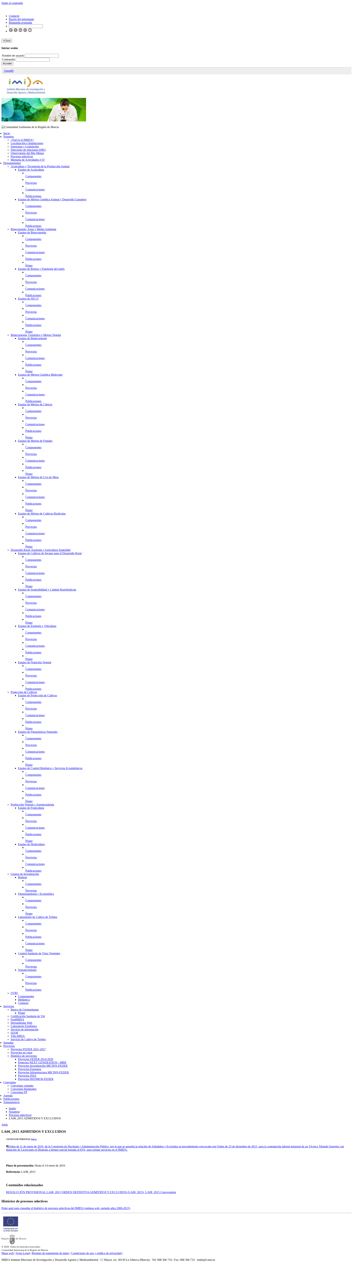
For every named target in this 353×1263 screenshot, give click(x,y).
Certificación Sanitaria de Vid (28, 1016)
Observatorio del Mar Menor (27, 153)
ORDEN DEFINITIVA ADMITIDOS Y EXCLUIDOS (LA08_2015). (103, 1192)
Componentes (33, 176)
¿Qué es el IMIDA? (22, 139)
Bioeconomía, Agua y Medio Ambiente (33, 229)
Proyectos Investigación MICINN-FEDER (43, 1065)
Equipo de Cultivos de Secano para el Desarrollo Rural (50, 553)
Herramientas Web (21, 1022)
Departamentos (12, 163)
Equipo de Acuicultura (31, 169)
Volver (34, 1139)
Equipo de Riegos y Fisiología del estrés (41, 268)
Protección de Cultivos (24, 692)
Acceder (7, 63)
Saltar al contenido (12, 3)
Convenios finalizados (23, 1088)
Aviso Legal (23, 1253)
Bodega (22, 877)
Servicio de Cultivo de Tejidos (28, 1039)
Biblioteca (24, 999)
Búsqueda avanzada (20, 22)
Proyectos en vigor (21, 1052)
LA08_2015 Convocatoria (160, 1192)
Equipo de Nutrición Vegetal (34, 662)
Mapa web (7, 1253)
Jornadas (8, 1042)
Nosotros (8, 136)
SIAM (14, 1032)
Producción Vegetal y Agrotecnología (32, 804)
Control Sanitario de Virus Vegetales (39, 953)
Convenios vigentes (22, 1085)
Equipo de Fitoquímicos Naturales (38, 731)
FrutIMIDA (17, 1019)
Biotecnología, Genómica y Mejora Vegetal (36, 335)
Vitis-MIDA (18, 1036)
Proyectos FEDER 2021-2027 (28, 1049)
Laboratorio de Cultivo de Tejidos (37, 917)
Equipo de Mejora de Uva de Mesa (38, 477)
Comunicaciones (35, 189)
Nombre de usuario (13, 55)
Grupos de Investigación (25, 874)
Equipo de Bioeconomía (32, 232)
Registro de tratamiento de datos (50, 1253)
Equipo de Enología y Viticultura (37, 626)
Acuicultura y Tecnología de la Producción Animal (40, 166)
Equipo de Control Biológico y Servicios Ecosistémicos (50, 768)
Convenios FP (19, 1092)
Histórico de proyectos (24, 1055)
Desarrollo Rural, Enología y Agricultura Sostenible (41, 549)
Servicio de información (24, 1029)
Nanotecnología (27, 969)
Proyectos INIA (27, 1075)
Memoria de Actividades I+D (27, 159)
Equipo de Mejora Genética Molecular (40, 374)
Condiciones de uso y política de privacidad (96, 1253)
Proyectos (31, 182)
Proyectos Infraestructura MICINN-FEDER (43, 1072)
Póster (29, 265)
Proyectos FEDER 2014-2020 (35, 1059)
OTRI (14, 993)
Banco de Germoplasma (25, 1009)
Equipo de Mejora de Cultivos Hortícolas (42, 513)
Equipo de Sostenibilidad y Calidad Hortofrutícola (47, 589)
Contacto (23, 1003)
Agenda (8, 1095)
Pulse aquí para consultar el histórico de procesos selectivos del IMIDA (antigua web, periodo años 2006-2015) (65, 1208)
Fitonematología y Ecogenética (36, 893)
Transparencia (11, 1102)
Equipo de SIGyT (28, 298)
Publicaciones (33, 196)
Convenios (9, 1082)
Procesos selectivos (22, 156)
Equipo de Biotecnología (32, 338)
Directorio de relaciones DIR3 (28, 149)
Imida (12, 1108)
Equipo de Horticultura (31, 844)
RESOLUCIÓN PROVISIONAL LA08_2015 (33, 1192)
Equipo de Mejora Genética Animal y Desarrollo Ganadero (52, 199)
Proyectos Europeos (29, 1069)
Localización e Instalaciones (27, 143)
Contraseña (9, 59)
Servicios (8, 1006)
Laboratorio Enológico (24, 1026)
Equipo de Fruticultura (31, 807)
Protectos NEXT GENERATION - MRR (42, 1062)
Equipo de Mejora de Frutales (35, 440)
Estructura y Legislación (25, 146)
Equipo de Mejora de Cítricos (35, 404)
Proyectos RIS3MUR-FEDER (36, 1079)
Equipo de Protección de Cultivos (37, 695)
